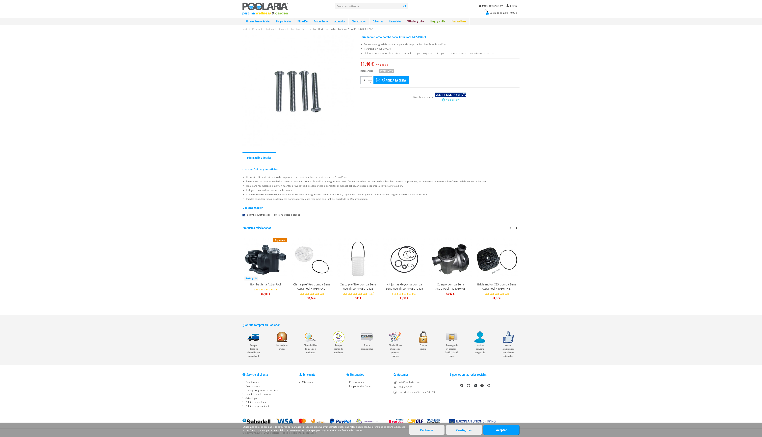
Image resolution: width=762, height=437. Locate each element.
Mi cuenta (307, 382)
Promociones (356, 382)
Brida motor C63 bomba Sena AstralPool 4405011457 (496, 286)
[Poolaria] (265, 8)
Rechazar (427, 430)
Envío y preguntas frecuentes (261, 390)
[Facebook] (461, 385)
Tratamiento (321, 21)
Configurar (464, 430)
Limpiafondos (283, 21)
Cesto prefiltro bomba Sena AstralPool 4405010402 (358, 286)
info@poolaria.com (492, 5)
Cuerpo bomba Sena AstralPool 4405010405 (451, 286)
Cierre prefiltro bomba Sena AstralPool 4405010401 (311, 286)
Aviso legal (251, 398)
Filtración (302, 21)
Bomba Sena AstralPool (265, 284)
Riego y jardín (437, 21)
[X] (475, 385)
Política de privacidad (257, 406)
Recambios (395, 21)
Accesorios (339, 21)
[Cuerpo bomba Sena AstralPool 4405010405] (450, 259)
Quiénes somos (254, 386)
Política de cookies (255, 402)
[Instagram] (468, 385)
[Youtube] (482, 385)
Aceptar (501, 430)
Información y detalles (259, 157)
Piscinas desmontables (258, 21)
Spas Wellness (458, 21)
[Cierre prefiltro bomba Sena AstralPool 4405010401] (312, 259)
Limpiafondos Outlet (360, 386)
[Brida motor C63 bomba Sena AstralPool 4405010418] (497, 259)
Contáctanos (252, 382)
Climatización (359, 21)
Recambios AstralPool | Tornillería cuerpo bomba (273, 214)
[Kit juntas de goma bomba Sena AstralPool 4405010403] (404, 259)
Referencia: (366, 70)
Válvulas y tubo (415, 21)
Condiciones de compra (258, 394)
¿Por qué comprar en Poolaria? (261, 325)
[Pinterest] (488, 385)
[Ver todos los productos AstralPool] (451, 97)
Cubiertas (378, 21)
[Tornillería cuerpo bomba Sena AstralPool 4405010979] (298, 91)
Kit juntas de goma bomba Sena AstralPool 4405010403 (404, 286)
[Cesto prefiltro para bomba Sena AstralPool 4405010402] (358, 259)
